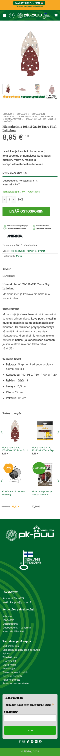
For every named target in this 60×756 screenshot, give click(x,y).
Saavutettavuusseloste (15, 683)
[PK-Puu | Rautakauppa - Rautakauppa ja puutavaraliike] (33, 15)
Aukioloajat (8, 668)
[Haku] (11, 15)
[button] (4, 15)
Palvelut (6, 653)
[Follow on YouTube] (40, 741)
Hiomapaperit (13, 119)
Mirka (19, 256)
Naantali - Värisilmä (13, 631)
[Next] (52, 53)
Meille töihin (9, 664)
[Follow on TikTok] (28, 741)
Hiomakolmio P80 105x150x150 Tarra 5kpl (15, 449)
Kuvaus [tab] (6, 269)
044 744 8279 (16, 598)
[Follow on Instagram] (23, 741)
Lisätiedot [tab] (8, 276)
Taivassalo (8, 619)
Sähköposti (11, 711)
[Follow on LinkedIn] (36, 741)
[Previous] (8, 53)
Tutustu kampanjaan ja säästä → (30, 6)
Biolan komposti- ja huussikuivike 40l (42, 493)
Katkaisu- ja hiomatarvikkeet (37, 116)
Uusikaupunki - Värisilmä (16, 627)
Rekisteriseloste (11, 679)
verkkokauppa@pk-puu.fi (16, 602)
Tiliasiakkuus (9, 657)
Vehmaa (7, 616)
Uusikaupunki (10, 623)
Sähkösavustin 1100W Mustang (13, 493)
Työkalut (21, 114)
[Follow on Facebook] (19, 741)
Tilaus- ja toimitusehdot (15, 672)
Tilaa (30, 730)
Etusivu (7, 114)
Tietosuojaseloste (12, 676)
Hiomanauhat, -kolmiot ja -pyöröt (28, 251)
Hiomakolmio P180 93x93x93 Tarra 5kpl (43, 449)
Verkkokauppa (10, 645)
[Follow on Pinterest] (32, 741)
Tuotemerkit (9, 661)
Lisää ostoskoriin (26, 211)
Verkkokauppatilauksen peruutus (21, 649)
